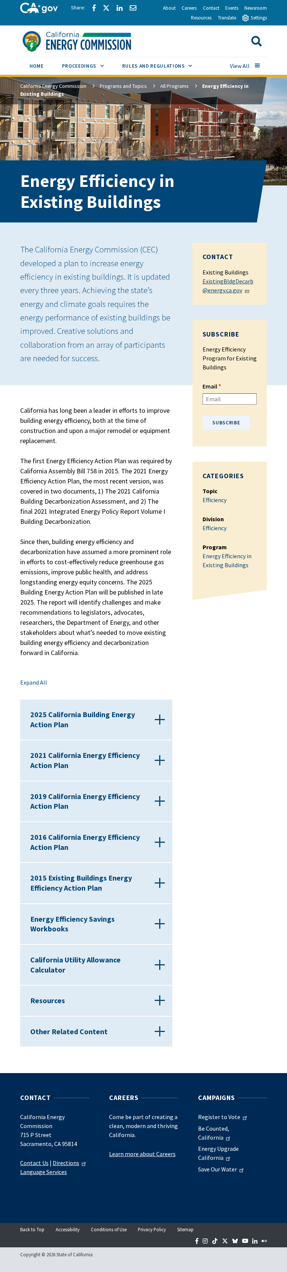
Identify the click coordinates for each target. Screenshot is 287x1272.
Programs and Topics (123, 86)
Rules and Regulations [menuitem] (161, 65)
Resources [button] (47, 1000)
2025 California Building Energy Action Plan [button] (82, 719)
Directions (66, 1163)
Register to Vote (219, 1117)
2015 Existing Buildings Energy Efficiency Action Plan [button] (81, 882)
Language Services (43, 1172)
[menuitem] (36, 67)
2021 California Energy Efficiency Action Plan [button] (85, 760)
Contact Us (34, 1163)
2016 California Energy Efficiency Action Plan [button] (85, 842)
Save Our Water (217, 1169)
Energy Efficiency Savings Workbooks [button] (72, 924)
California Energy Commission (53, 86)
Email (210, 386)
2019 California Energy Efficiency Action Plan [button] (85, 801)
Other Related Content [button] (69, 1031)
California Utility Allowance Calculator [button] (75, 964)
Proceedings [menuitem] (87, 65)
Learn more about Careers (142, 1154)
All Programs (174, 86)
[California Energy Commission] (86, 40)
